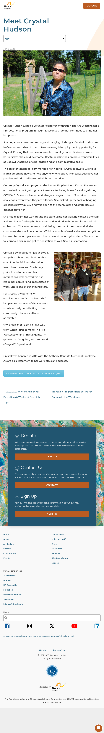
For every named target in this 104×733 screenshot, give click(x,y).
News (54, 544)
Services (56, 553)
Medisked (8, 590)
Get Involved (58, 534)
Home (6, 534)
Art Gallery (8, 544)
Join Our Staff (59, 539)
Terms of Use (59, 650)
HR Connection (10, 585)
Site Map (42, 650)
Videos (55, 563)
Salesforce (8, 599)
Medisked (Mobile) (12, 594)
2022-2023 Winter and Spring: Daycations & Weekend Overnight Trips (22, 397)
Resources (57, 549)
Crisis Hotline (9, 553)
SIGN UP (52, 514)
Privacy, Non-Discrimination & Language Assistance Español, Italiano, (39, 636)
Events (6, 558)
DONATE (92, 5)
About (6, 539)
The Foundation (60, 558)
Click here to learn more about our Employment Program (33, 373)
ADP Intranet (9, 575)
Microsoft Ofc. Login (13, 604)
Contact (7, 549)
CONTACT (52, 485)
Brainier (7, 580)
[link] (7, 628)
